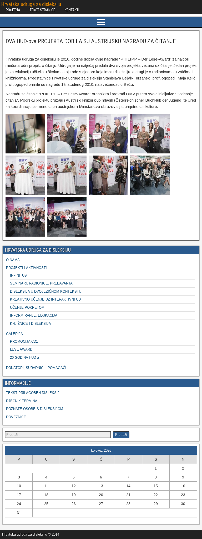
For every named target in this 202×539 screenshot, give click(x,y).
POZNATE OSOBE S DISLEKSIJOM (34, 409)
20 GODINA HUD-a (24, 358)
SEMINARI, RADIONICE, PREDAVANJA (41, 283)
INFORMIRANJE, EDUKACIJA (33, 315)
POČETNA (13, 10)
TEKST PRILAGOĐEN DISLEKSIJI (33, 393)
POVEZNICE (16, 417)
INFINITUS (18, 275)
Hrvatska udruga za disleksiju (31, 4)
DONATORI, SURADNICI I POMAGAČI (36, 368)
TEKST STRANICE (42, 10)
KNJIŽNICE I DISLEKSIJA (30, 324)
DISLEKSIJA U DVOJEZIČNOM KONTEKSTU (45, 291)
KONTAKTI (72, 10)
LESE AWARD (21, 349)
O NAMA (13, 260)
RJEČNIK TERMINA (21, 401)
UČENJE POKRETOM (27, 308)
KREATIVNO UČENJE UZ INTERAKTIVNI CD (45, 299)
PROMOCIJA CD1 (24, 341)
